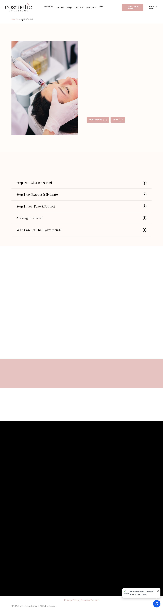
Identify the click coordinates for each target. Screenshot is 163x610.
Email (51, 480)
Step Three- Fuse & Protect (36, 206)
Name (23, 480)
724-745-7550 (107, 493)
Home (14, 19)
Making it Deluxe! (30, 218)
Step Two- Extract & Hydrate (37, 194)
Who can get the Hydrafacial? (39, 230)
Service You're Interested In (32, 490)
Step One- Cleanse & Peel (34, 183)
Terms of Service (90, 600)
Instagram (90, 380)
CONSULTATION (95, 120)
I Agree (25, 551)
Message (24, 501)
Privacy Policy (71, 600)
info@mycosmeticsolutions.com (114, 486)
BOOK (115, 120)
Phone (37, 480)
